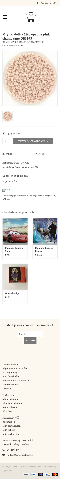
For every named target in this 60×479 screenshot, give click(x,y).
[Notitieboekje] (15, 277)
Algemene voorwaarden (15, 368)
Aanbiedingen (9, 407)
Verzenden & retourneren (15, 380)
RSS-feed (7, 411)
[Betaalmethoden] (25, 474)
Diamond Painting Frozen (44, 249)
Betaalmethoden (11, 376)
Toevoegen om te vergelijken (41, 196)
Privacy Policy (9, 372)
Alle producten (10, 399)
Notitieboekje (12, 293)
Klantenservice (10, 384)
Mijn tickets (8, 430)
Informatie (8, 154)
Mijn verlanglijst (11, 434)
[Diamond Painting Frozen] (45, 231)
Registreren (8, 422)
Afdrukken (7, 199)
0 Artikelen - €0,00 (49, 3)
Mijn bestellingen (11, 426)
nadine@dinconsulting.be (20, 455)
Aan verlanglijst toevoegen (14, 196)
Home (5, 42)
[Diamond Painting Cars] (15, 231)
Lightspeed (7, 470)
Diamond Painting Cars (14, 249)
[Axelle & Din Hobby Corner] (35, 17)
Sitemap (6, 389)
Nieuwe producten (12, 403)
